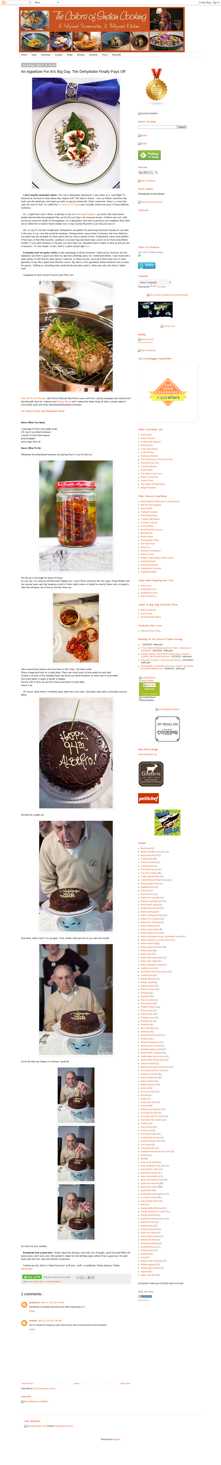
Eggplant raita (147, 887)
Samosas (145, 1031)
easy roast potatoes (150, 1176)
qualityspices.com (149, 593)
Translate (161, 287)
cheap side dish (148, 1102)
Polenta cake (147, 1014)
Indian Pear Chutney (151, 919)
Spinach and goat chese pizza (155, 1067)
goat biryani (146, 1190)
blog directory (143, 1300)
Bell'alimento (147, 533)
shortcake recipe (149, 1247)
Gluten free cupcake (150, 897)
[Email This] (78, 1277)
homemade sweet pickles (153, 1194)
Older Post (125, 1383)
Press (105, 55)
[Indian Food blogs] (156, 105)
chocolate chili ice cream (152, 1116)
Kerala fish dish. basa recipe (154, 971)
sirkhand (145, 1254)
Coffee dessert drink (150, 876)
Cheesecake (147, 859)
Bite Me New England (151, 505)
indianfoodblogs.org (147, 754)
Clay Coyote (146, 613)
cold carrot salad (149, 1134)
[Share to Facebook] (89, 1277)
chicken (144, 1106)
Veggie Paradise (148, 487)
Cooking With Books (150, 519)
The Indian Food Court (151, 473)
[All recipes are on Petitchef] (148, 803)
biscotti (144, 1095)
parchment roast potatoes (153, 1218)
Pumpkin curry (148, 1017)
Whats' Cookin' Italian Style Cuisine (157, 558)
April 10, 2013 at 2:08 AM (52, 1302)
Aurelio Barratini (148, 561)
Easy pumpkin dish (150, 883)
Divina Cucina (147, 554)
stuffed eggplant (148, 1264)
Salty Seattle (146, 508)
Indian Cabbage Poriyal (152, 915)
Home (24, 55)
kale (143, 1204)
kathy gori (149, 689)
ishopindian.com (148, 589)
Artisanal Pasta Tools (150, 631)
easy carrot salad (149, 1162)
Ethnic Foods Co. (149, 596)
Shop (33, 55)
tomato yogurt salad (150, 1268)
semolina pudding (149, 1243)
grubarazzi (34, 1302)
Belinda (33, 1321)
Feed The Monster (149, 565)
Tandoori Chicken (149, 1074)
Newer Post (27, 1383)
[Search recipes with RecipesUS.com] (147, 350)
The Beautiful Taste (150, 540)
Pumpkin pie (147, 1021)
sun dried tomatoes (53, 1281)
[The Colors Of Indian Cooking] (139, 255)
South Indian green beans (153, 1056)
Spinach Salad (148, 1063)
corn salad (146, 1144)
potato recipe (147, 1226)
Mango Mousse (148, 979)
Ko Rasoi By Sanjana (151, 442)
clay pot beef (147, 1127)
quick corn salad (149, 1232)
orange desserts (148, 1215)
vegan (144, 1271)
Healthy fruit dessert (150, 908)
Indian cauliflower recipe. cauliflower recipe (161, 936)
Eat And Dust (147, 445)
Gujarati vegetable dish (152, 901)
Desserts (93, 55)
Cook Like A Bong (149, 449)
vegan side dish (148, 1275)
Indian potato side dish (151, 947)
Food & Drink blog (145, 342)
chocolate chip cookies (152, 1120)
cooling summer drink (151, 1141)
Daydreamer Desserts (151, 568)
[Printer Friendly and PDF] (32, 1277)
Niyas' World (146, 470)
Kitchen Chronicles (149, 477)
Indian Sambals (148, 926)
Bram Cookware (148, 610)
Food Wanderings (149, 515)
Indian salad (147, 950)
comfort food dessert (150, 1137)
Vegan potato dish (149, 1077)
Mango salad (147, 982)
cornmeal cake (148, 1148)
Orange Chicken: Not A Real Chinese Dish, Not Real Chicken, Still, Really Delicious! (165, 655)
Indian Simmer (147, 438)
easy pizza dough (149, 1173)
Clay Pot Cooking (149, 873)
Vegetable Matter (149, 572)
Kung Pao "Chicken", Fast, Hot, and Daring (161, 660)
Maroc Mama (147, 536)
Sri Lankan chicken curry (152, 1070)
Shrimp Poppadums (150, 1042)
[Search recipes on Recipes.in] (147, 181)
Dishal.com (146, 586)
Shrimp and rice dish (151, 1046)
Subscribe (45, 55)
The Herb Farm (148, 543)
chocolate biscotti (149, 1113)
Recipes (81, 55)
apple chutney (148, 1081)
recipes (153, 693)
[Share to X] (85, 1277)
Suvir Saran (146, 434)
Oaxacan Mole (148, 986)
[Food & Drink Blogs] (146, 339)
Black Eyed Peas (149, 855)
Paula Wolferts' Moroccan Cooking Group (160, 501)
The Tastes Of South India (153, 484)
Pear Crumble (147, 1000)
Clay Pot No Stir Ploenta (33, 398)
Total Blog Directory (64, 1426)
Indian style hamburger (152, 957)
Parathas (145, 993)
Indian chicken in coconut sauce (156, 940)
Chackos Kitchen (149, 466)
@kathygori (26, 1268)
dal (142, 1158)
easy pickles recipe (150, 1169)
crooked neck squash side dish (155, 1151)
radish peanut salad (150, 1236)
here (87, 246)
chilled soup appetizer (151, 1109)
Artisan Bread (64, 401)
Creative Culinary (149, 522)
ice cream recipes (149, 1197)
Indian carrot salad (150, 929)
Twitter (70, 55)
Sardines (145, 1039)
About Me (116, 55)
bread (144, 1099)
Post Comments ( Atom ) (45, 1388)
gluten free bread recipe (152, 1180)
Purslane (145, 1024)
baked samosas (148, 1084)
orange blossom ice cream (153, 1211)
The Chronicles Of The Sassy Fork (157, 459)
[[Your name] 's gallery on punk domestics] (167, 295)
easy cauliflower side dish (153, 1166)
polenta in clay (148, 1222)
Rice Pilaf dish (148, 1028)
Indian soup (146, 954)
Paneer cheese (148, 989)
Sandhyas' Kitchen (149, 456)
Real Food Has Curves (151, 529)
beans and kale (148, 1091)
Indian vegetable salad (152, 965)
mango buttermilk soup (152, 1208)
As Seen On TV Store (69, 204)
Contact (58, 55)
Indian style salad (149, 961)
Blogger (116, 1439)
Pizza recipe (147, 1010)
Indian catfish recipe (150, 933)
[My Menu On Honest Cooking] (167, 741)
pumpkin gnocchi (149, 1229)
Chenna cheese (148, 862)
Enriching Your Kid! (150, 463)
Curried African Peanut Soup (154, 880)
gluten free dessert (150, 1183)
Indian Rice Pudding (150, 922)
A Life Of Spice (147, 452)
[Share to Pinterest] (93, 1277)
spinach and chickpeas (152, 1261)
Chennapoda (147, 866)
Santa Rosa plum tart (151, 1035)
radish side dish (148, 1240)
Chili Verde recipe (149, 869)
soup (143, 1257)
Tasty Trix (145, 547)
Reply (32, 1311)
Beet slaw (145, 848)
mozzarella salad (36, 1281)
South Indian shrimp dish (153, 1060)
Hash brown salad (149, 904)
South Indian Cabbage (151, 1053)
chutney (145, 1123)
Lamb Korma (147, 975)
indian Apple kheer (150, 1201)
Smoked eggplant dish (151, 1049)
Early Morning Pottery (151, 617)
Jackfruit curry (147, 968)
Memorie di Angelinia (151, 551)
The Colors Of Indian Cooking (150, 252)
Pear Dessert (147, 1003)
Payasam (145, 996)
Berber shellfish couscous (153, 852)
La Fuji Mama (147, 526)
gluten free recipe (149, 1187)
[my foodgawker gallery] (168, 709)
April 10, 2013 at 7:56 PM (49, 1321)
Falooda (145, 890)
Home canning (148, 912)
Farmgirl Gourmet (149, 512)
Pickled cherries (148, 1007)
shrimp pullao (147, 1250)
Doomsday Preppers (85, 214)
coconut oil (146, 1130)
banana (144, 1088)
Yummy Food (147, 480)
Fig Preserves (147, 894)
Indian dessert (148, 943)
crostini (144, 1155)
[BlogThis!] (81, 1277)
